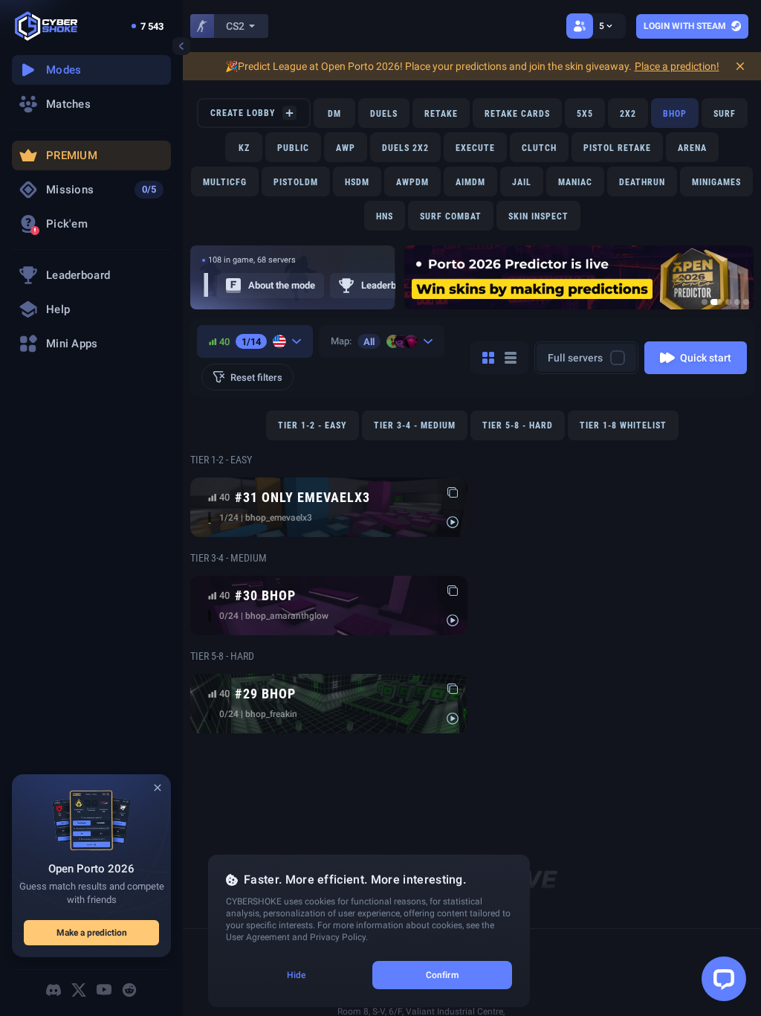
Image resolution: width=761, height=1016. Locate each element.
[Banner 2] (716, 302)
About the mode (281, 285)
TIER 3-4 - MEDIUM (415, 425)
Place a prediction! (677, 66)
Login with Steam (685, 26)
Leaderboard (388, 285)
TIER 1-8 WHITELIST (623, 425)
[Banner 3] (728, 302)
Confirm (442, 975)
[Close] (157, 788)
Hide (296, 975)
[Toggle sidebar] (181, 46)
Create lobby (243, 113)
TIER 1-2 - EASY (312, 425)
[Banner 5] (746, 302)
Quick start (705, 358)
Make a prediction (91, 932)
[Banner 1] (704, 302)
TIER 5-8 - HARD (517, 425)
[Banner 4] (737, 302)
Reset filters (256, 377)
